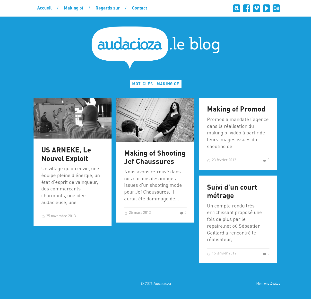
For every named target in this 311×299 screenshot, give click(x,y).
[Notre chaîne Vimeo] (256, 8)
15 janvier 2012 (223, 253)
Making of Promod (236, 109)
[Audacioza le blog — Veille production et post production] (155, 47)
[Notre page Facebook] (246, 8)
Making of (73, 8)
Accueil (44, 8)
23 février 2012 (223, 160)
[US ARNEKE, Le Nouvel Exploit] (73, 118)
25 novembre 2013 (60, 216)
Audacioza (162, 284)
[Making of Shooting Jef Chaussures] (155, 120)
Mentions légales (268, 283)
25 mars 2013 (139, 213)
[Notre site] (236, 8)
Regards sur (107, 8)
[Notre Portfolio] (276, 8)
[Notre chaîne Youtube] (266, 8)
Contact (139, 8)
